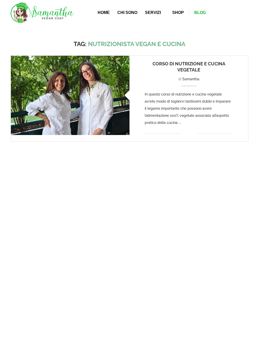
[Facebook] (237, 12)
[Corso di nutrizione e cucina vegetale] (70, 95)
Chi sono (127, 12)
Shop (178, 12)
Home (104, 12)
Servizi (153, 12)
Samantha (190, 79)
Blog (200, 12)
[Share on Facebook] (188, 133)
